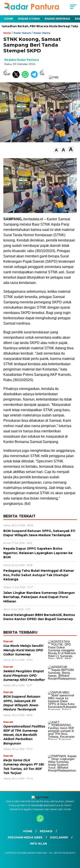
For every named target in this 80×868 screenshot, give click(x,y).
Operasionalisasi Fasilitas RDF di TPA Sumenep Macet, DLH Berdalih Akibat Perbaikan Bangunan (24, 735)
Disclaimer (59, 837)
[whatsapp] (40, 821)
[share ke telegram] (35, 77)
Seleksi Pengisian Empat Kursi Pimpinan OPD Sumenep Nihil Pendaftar (24, 675)
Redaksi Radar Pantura (21, 59)
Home (8, 18)
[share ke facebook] (7, 77)
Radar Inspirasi (57, 18)
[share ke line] (44, 77)
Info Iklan (38, 843)
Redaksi (46, 831)
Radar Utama (29, 18)
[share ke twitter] (17, 77)
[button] (56, 150)
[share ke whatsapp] (26, 77)
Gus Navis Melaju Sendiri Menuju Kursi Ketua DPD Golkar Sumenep (23, 650)
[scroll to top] (74, 842)
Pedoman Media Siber (25, 837)
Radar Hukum (22, 33)
